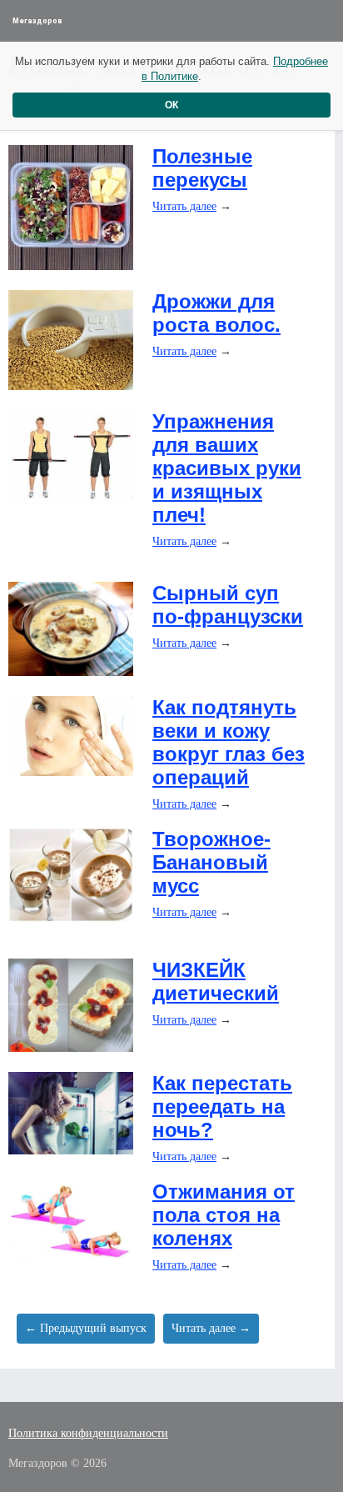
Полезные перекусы (202, 168)
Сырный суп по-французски (227, 605)
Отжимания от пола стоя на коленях (223, 1214)
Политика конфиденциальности (88, 1433)
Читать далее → (211, 1328)
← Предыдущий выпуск (86, 1328)
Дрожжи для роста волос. (216, 313)
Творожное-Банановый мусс (211, 862)
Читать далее (184, 206)
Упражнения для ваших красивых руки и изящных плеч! (226, 468)
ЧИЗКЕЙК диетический (215, 981)
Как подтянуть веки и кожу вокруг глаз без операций (228, 742)
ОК (171, 105)
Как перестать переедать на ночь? (222, 1106)
